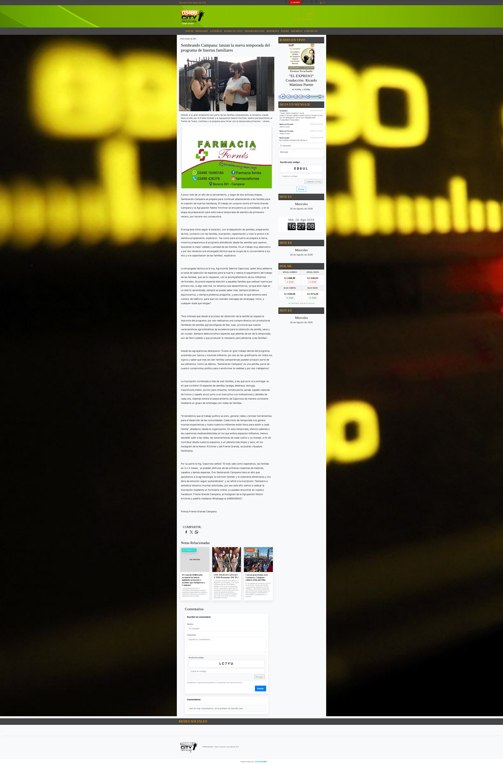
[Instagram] (312, 2)
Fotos (285, 31)
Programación (254, 31)
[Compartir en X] (191, 532)
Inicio (189, 31)
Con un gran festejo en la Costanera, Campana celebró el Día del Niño (256, 577)
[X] (303, 2)
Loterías (216, 31)
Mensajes (202, 31)
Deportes (273, 31)
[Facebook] (308, 2)
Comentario (191, 635)
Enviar (260, 688)
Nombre (190, 624)
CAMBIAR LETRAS (313, 182)
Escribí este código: (196, 658)
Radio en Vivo (233, 31)
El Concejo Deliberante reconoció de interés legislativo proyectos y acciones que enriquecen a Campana (193, 580)
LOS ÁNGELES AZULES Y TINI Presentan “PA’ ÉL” (226, 576)
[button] (287, 2)
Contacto (310, 31)
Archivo (296, 31)
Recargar (259, 677)
